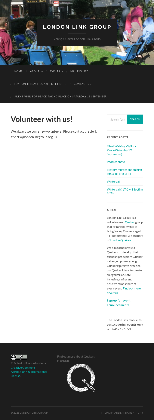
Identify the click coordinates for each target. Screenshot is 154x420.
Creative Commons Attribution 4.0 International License (29, 372)
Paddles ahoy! (116, 161)
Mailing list (79, 71)
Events (55, 71)
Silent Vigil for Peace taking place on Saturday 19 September (60, 96)
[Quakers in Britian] (76, 392)
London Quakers (120, 240)
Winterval (113, 181)
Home (18, 71)
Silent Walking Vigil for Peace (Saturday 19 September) (121, 150)
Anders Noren (124, 412)
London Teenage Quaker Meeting (38, 83)
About (35, 71)
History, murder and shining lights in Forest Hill (124, 171)
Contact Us (82, 83)
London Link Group (77, 27)
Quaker (130, 222)
